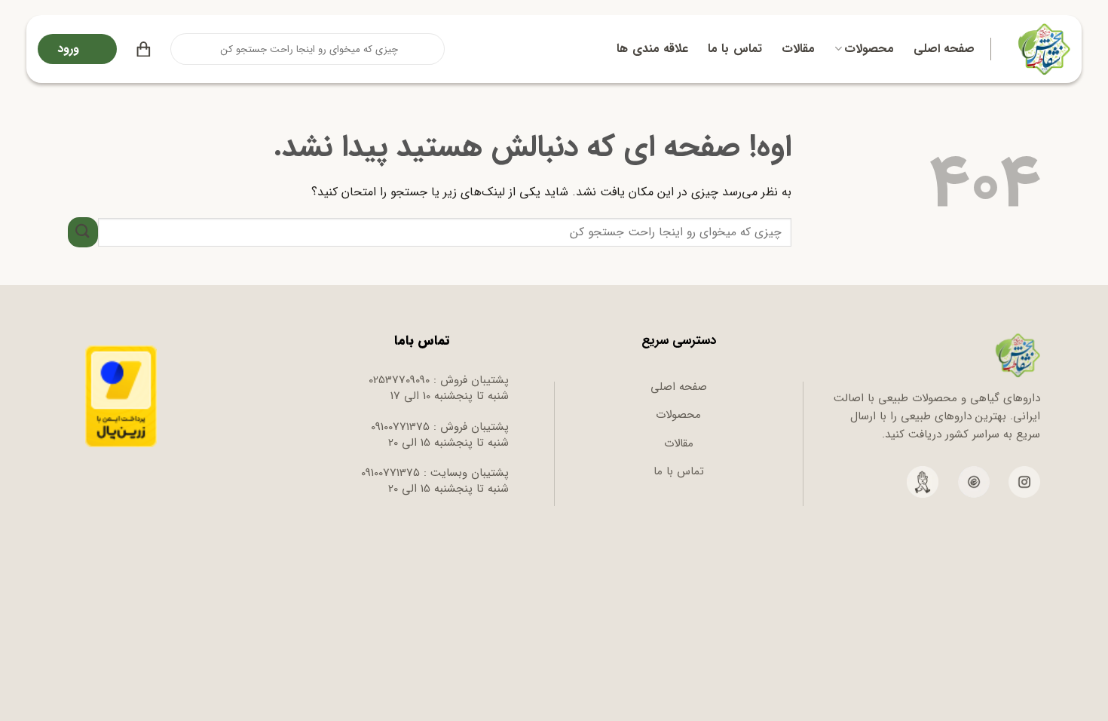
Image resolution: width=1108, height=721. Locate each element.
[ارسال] (183, 49)
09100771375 (400, 427)
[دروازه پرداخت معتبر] (121, 396)
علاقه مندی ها (652, 48)
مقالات (798, 48)
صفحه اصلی (944, 48)
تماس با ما (735, 48)
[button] (143, 49)
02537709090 (399, 380)
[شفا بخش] (1042, 49)
